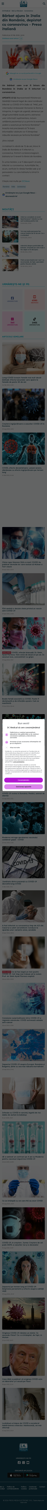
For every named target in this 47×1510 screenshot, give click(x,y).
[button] (23, 747)
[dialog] (23, 755)
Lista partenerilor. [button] (19, 762)
